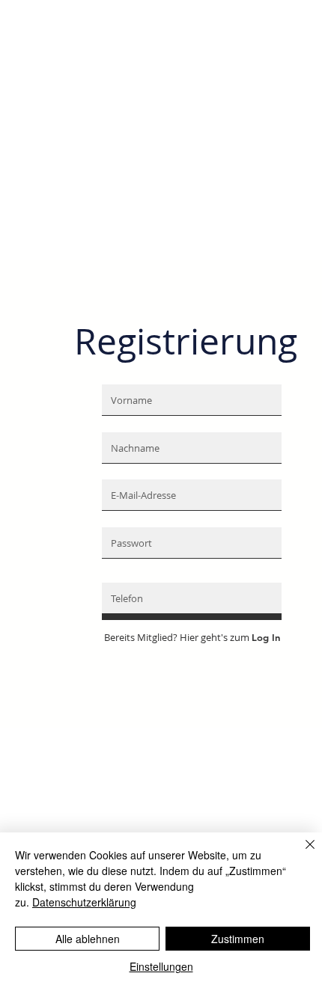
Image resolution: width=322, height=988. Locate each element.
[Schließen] (301, 853)
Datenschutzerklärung (84, 902)
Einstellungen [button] (161, 966)
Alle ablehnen (87, 938)
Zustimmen (237, 938)
